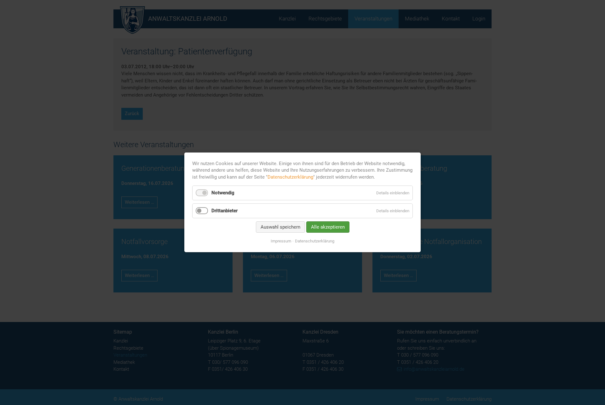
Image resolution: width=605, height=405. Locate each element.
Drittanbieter (224, 211)
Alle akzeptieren (328, 227)
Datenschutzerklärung (290, 177)
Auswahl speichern (280, 227)
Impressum (281, 241)
